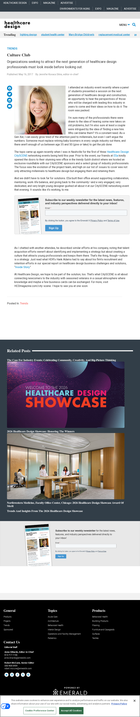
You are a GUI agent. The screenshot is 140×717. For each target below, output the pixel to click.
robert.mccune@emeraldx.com (18, 668)
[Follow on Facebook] (17, 675)
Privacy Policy (119, 703)
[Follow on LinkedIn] (6, 675)
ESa (116, 155)
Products (8, 617)
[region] (70, 706)
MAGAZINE (49, 3)
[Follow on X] (23, 675)
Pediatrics (52, 638)
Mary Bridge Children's (81, 34)
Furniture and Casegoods (103, 630)
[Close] (134, 700)
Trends (12, 48)
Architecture (53, 621)
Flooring (96, 625)
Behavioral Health (55, 625)
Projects (7, 621)
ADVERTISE (67, 3)
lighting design (28, 34)
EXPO (35, 3)
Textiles (95, 638)
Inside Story (22, 267)
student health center (53, 34)
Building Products (100, 621)
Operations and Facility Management (64, 634)
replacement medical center (114, 34)
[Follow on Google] (28, 675)
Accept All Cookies (71, 710)
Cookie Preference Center (39, 710)
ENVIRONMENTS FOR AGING (75, 9)
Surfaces (96, 634)
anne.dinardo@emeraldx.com (17, 658)
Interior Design (54, 630)
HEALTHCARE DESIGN (15, 3)
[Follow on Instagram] (12, 675)
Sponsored (8, 630)
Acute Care (52, 617)
